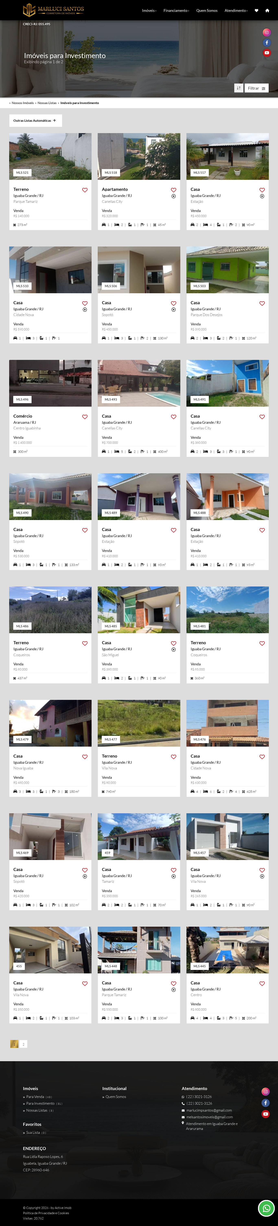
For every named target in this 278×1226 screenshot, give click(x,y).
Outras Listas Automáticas (33, 120)
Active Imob (63, 1208)
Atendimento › (236, 10)
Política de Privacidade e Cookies (46, 1213)
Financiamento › (176, 10)
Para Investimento (44, 1103)
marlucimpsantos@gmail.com (209, 1110)
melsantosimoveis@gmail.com (210, 1117)
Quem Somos (207, 10)
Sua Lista (36, 1132)
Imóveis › (149, 10)
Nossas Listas (47, 103)
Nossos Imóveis (23, 103)
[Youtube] (266, 1114)
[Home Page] (267, 10)
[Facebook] (266, 1103)
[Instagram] (266, 1092)
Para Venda (39, 1096)
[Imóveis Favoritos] (256, 10)
